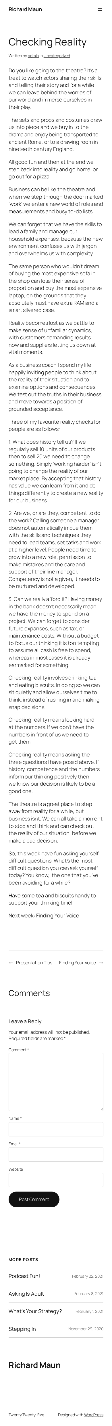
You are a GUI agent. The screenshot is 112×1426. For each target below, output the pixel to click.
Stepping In (22, 1329)
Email (15, 1143)
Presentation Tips (34, 962)
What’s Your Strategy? (35, 1311)
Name (15, 1118)
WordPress (93, 1414)
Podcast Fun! (24, 1276)
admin (33, 55)
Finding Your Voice (77, 962)
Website (16, 1169)
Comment (19, 1049)
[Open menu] (99, 9)
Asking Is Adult (26, 1294)
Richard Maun (25, 9)
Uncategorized (57, 55)
